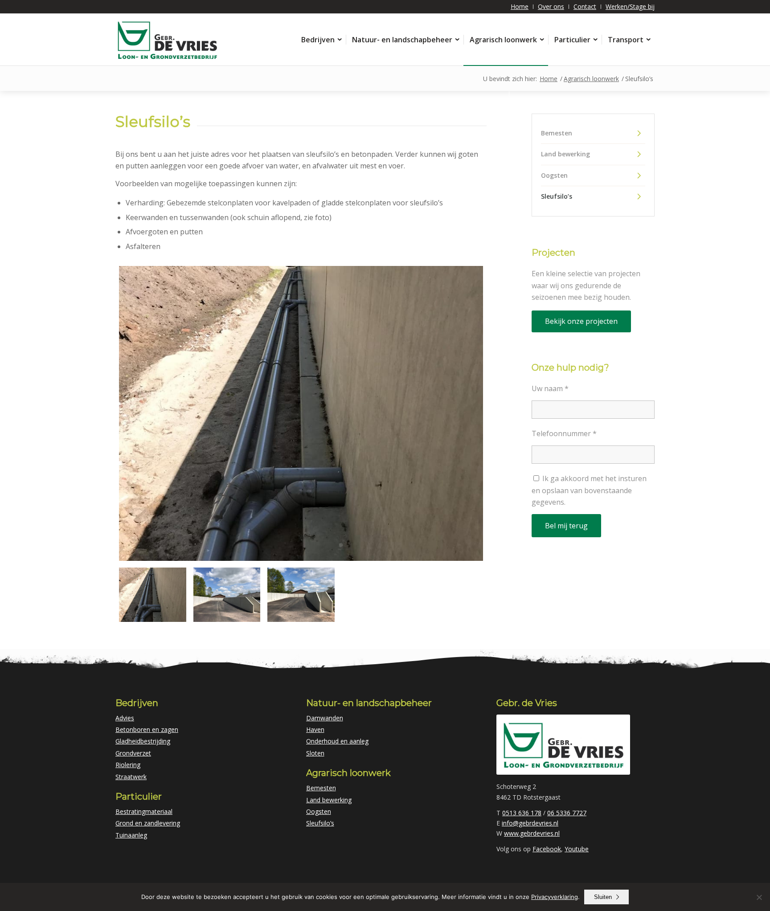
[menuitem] (519, 6)
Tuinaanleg (131, 835)
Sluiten (603, 897)
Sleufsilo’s (556, 196)
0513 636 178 (521, 813)
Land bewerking (565, 154)
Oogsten (554, 175)
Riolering (127, 764)
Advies (124, 718)
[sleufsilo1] (301, 594)
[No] (758, 897)
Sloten (315, 753)
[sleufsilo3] (301, 413)
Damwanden (324, 718)
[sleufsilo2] (227, 594)
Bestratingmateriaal (143, 811)
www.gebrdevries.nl (532, 833)
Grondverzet (133, 753)
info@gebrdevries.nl (530, 823)
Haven (315, 729)
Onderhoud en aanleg (337, 741)
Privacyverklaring (554, 896)
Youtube (577, 849)
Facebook (546, 849)
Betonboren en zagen (146, 729)
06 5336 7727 (566, 813)
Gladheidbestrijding (142, 741)
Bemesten (556, 133)
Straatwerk (131, 776)
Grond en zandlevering (147, 823)
